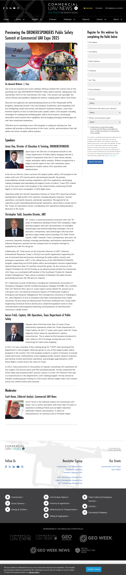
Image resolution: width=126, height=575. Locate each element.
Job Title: (91, 80)
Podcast (52, 19)
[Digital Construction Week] (85, 550)
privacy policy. (34, 572)
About (116, 19)
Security (91, 506)
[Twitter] (7, 8)
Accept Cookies (94, 569)
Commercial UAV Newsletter (69, 466)
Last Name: (92, 52)
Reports (85, 19)
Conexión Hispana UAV (72, 472)
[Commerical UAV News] (14, 447)
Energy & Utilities (19, 509)
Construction (16, 497)
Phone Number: (94, 89)
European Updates (74, 469)
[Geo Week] (96, 538)
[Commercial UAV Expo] (115, 449)
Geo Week (116, 469)
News (18, 19)
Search (99, 8)
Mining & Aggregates (59, 516)
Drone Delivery (17, 503)
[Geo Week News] (50, 550)
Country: (91, 99)
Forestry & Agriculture (59, 503)
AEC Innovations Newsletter (69, 477)
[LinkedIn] (10, 8)
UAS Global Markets (59, 497)
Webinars (68, 19)
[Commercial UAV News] (46, 538)
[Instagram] (18, 8)
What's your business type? (98, 118)
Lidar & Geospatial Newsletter (68, 480)
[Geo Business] (67, 538)
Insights (35, 19)
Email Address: (93, 61)
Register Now (95, 162)
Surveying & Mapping (97, 512)
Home (6, 19)
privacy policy (112, 156)
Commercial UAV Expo (115, 8)
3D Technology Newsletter (70, 483)
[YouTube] (14, 8)
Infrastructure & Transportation (63, 509)
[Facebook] (3, 8)
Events (100, 19)
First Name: (92, 42)
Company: (91, 71)
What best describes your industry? (102, 108)
